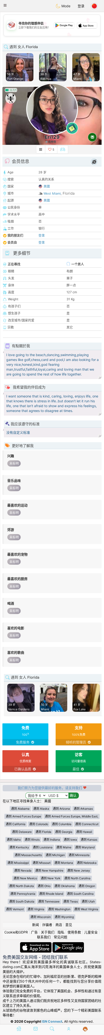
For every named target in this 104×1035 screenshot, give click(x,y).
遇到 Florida (43, 832)
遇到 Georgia (63, 832)
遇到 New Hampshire (49, 870)
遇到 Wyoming (64, 917)
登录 (81, 6)
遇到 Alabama (20, 808)
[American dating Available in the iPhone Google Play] (68, 944)
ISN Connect (52, 1021)
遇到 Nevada (22, 870)
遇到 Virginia (36, 909)
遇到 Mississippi (18, 863)
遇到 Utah (88, 901)
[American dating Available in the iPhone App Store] (36, 944)
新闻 (35, 925)
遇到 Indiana (52, 839)
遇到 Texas (70, 901)
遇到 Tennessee (48, 901)
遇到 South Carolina (80, 894)
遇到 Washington (59, 909)
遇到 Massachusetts (28, 855)
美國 (47, 186)
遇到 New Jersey (78, 870)
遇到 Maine (63, 847)
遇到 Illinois (32, 839)
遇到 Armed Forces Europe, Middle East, (71, 816)
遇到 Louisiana (42, 847)
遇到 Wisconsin (40, 917)
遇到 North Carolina (77, 878)
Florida (68, 193)
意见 (68, 925)
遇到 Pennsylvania (22, 894)
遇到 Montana (63, 863)
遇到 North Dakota (21, 886)
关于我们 (47, 932)
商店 (58, 925)
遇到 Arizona (61, 808)
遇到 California (15, 824)
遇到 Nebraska (87, 863)
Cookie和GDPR (16, 932)
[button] (5, 5)
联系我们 (44, 937)
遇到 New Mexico (25, 878)
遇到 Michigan (55, 855)
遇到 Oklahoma (64, 886)
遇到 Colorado (38, 824)
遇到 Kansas (89, 839)
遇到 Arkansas (83, 808)
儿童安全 (91, 932)
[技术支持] (85, 1029)
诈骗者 (47, 925)
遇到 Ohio (44, 886)
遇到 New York (50, 878)
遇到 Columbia (61, 824)
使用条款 (74, 932)
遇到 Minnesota (79, 855)
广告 (34, 932)
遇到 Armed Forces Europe (23, 816)
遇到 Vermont (15, 909)
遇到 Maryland (85, 847)
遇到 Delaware (22, 832)
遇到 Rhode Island (51, 894)
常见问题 (60, 937)
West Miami (52, 193)
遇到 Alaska (41, 808)
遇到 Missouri (42, 863)
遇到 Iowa (70, 839)
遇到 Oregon (87, 886)
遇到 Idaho (14, 839)
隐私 (61, 932)
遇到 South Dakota (21, 901)
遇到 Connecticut (86, 824)
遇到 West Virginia (86, 909)
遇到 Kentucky (19, 847)
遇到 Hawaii (84, 832)
